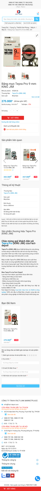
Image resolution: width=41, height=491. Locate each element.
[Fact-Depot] (18, 12)
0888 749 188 (13, 5)
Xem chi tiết (35, 97)
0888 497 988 (13, 2)
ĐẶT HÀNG (15, 118)
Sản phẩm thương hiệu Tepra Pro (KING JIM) (19, 232)
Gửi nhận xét (20, 386)
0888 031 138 (8, 420)
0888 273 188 (23, 2)
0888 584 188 (23, 5)
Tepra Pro (7, 243)
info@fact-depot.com (11, 404)
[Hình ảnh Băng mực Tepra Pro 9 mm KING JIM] (11, 73)
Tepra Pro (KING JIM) (10, 193)
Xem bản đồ (12, 414)
